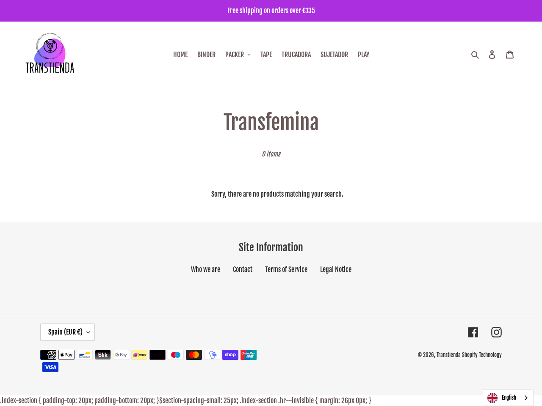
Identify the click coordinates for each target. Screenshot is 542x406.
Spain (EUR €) (65, 332)
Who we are (205, 269)
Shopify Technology (482, 354)
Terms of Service (286, 269)
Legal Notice (335, 269)
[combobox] (508, 398)
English (509, 397)
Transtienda (449, 354)
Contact (242, 269)
